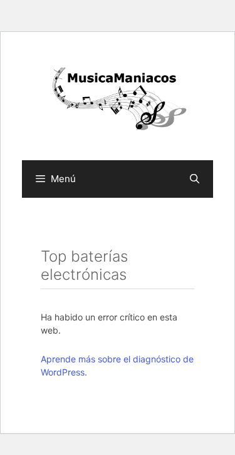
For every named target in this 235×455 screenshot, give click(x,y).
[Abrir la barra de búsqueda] (194, 179)
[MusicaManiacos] (117, 101)
